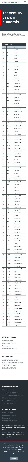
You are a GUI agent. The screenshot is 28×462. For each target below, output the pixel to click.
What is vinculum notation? (9, 400)
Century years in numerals (9, 348)
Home (4, 33)
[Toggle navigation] (25, 2)
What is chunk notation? (9, 367)
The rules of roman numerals (10, 359)
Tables (9, 33)
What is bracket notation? (9, 365)
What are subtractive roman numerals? (13, 362)
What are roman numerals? (9, 390)
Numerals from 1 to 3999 (9, 343)
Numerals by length (7, 340)
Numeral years (6, 346)
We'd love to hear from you (9, 432)
